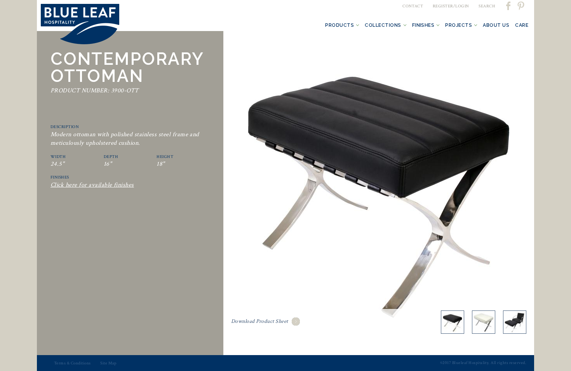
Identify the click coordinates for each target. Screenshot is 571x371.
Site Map (108, 363)
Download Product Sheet (259, 321)
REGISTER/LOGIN (451, 6)
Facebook (509, 6)
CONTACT (412, 6)
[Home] (80, 25)
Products (339, 25)
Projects (458, 25)
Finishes (423, 25)
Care (521, 25)
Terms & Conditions (72, 363)
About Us (496, 25)
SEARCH (487, 6)
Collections (383, 25)
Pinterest (520, 6)
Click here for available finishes (92, 185)
